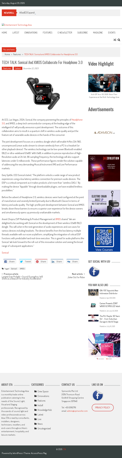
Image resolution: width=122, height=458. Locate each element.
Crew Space (43, 391)
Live (39, 419)
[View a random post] (115, 40)
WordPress (18, 453)
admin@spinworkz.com (77, 410)
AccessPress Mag (38, 453)
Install (40, 405)
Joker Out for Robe (76, 277)
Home (4, 32)
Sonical (5, 252)
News (40, 423)
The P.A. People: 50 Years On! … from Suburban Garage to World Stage (110, 319)
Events (111, 32)
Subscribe (82, 32)
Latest (15, 32)
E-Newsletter (65, 32)
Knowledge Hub (45, 409)
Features (47, 32)
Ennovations (31, 32)
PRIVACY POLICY (102, 407)
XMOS (58, 219)
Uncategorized (44, 428)
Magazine (98, 32)
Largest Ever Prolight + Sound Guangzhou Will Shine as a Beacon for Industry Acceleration (22, 278)
